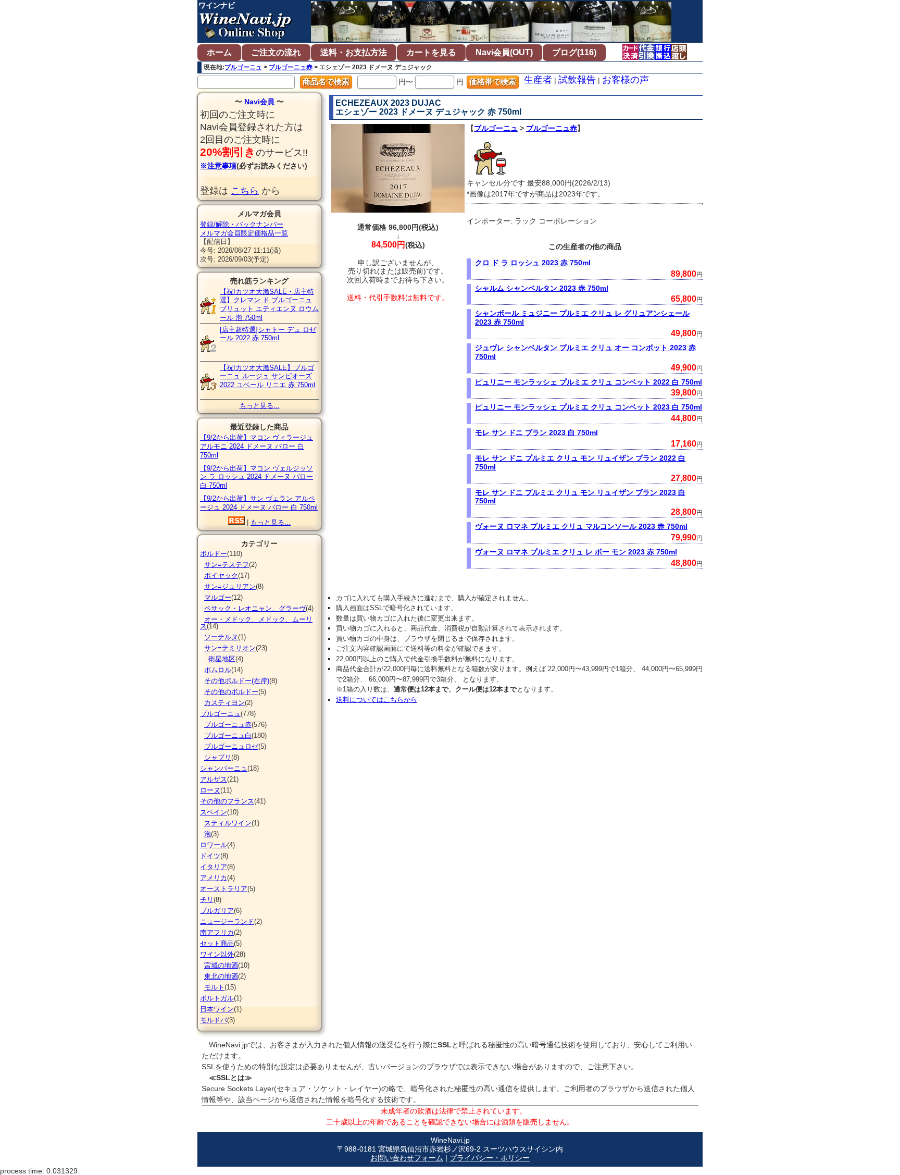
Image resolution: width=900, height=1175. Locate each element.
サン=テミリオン (230, 648)
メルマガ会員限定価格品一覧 (244, 233)
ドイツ (210, 856)
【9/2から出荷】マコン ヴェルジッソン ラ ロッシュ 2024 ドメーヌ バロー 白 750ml (256, 477)
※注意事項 (218, 166)
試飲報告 (577, 80)
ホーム (219, 52)
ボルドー (213, 554)
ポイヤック (221, 575)
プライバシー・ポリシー (489, 1158)
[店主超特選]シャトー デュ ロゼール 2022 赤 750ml (268, 334)
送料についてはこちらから (376, 699)
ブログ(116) (574, 52)
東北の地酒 (221, 976)
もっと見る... (260, 406)
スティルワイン (228, 823)
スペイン (213, 812)
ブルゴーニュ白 (228, 735)
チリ (207, 900)
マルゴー (217, 597)
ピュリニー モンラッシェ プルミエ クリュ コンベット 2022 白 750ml (588, 382)
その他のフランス (227, 801)
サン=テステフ (226, 564)
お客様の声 (625, 80)
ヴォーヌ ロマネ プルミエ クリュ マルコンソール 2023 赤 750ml (581, 526)
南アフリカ (217, 932)
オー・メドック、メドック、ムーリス (256, 622)
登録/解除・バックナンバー (241, 224)
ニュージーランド (227, 921)
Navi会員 (259, 101)
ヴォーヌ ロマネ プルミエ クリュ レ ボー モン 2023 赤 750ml (576, 552)
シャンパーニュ (223, 768)
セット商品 (217, 943)
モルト (214, 987)
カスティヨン (224, 703)
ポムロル (217, 670)
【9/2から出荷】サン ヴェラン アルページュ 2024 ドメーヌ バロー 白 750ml (259, 502)
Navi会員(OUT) (504, 52)
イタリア (213, 867)
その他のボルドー (231, 692)
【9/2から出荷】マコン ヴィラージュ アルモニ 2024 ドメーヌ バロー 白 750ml (256, 446)
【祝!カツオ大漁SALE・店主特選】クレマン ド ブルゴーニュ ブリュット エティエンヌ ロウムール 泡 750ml (269, 304)
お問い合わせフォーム (406, 1158)
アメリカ (213, 878)
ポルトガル (217, 998)
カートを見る (431, 52)
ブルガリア (217, 910)
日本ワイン (217, 1009)
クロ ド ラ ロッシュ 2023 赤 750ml (533, 262)
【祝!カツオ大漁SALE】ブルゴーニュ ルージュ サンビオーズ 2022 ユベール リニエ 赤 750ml (267, 376)
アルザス (213, 779)
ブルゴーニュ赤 (290, 67)
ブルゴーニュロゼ (231, 746)
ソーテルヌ (221, 637)
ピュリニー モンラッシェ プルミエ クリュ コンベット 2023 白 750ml (588, 407)
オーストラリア (223, 889)
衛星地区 (221, 659)
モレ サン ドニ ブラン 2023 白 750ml (536, 432)
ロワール (213, 845)
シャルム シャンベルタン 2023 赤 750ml (541, 288)
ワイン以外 (217, 954)
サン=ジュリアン (230, 586)
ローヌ (210, 790)
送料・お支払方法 (353, 52)
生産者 (538, 80)
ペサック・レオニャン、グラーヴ (255, 608)
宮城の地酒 (221, 965)
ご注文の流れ (276, 52)
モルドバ (213, 1020)
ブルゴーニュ (243, 67)
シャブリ (217, 757)
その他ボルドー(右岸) (236, 681)
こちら (245, 190)
